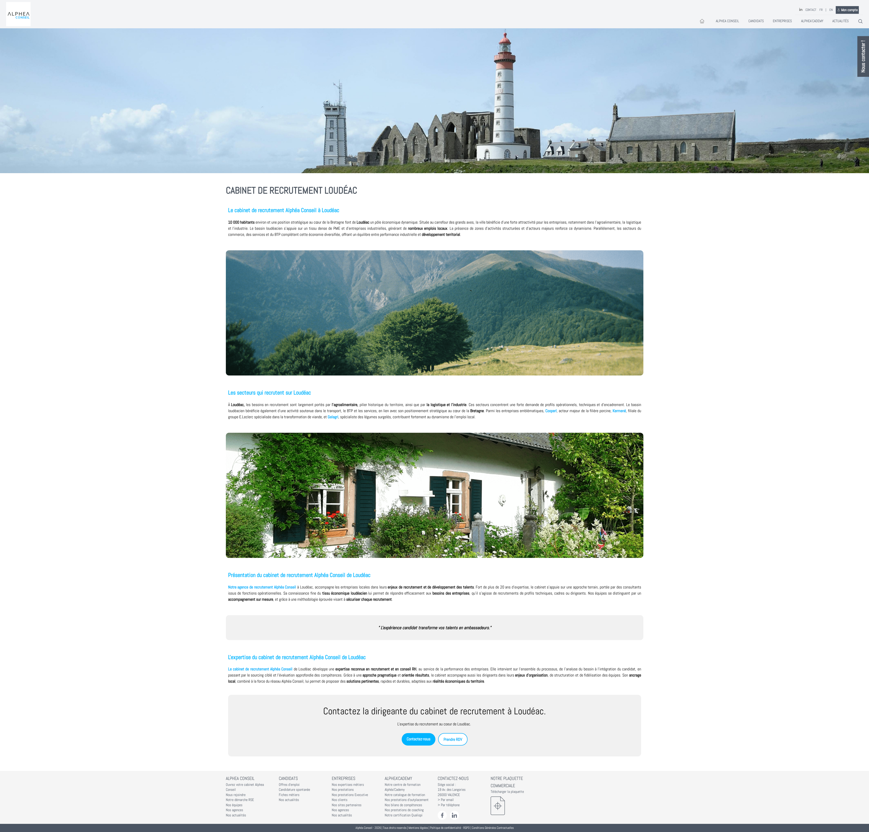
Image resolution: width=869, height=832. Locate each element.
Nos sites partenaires (346, 805)
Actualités (840, 21)
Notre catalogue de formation (405, 795)
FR (821, 10)
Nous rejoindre (236, 795)
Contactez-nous (418, 738)
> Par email (446, 800)
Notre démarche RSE (240, 800)
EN (831, 10)
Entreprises (782, 21)
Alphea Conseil (727, 21)
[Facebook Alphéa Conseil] (442, 815)
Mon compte (849, 10)
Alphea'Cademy (812, 21)
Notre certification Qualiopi (404, 815)
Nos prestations (343, 789)
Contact (810, 10)
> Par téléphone (449, 805)
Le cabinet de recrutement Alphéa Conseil (261, 669)
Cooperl (551, 410)
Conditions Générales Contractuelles (493, 828)
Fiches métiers (289, 795)
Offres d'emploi (289, 784)
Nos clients (339, 800)
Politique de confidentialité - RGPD (450, 828)
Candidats (756, 21)
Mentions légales (418, 828)
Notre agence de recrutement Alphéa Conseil (262, 587)
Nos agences (234, 810)
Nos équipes (234, 805)
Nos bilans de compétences (403, 805)
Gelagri (333, 416)
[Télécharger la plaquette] (514, 805)
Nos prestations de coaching (404, 810)
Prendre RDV (453, 739)
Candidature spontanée (294, 789)
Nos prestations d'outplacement (407, 800)
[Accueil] (18, 14)
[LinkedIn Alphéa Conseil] (454, 815)
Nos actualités (236, 815)
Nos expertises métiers (348, 784)
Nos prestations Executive (350, 795)
